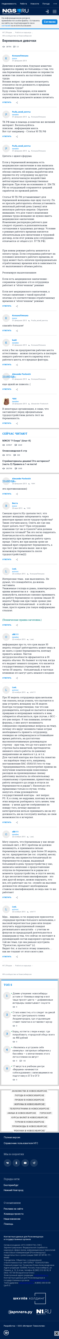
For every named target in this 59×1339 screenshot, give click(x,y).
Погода (46, 4)
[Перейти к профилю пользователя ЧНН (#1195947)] (6, 401)
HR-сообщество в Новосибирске (17, 36)
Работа (23, 4)
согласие (6, 25)
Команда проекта (13, 1213)
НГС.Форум (7, 33)
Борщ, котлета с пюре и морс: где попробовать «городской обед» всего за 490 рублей (34, 1034)
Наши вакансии (12, 1218)
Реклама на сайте (13, 1208)
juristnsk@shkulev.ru (39, 1280)
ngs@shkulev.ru (41, 1275)
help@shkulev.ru (26, 1283)
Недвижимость (9, 4)
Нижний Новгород (13, 1190)
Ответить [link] (6, 102)
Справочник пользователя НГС (21, 1143)
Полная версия (12, 1137)
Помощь (8, 1224)
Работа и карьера (23, 33)
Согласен (50, 21)
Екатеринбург (11, 1185)
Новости (35, 4)
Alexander (6, 376)
